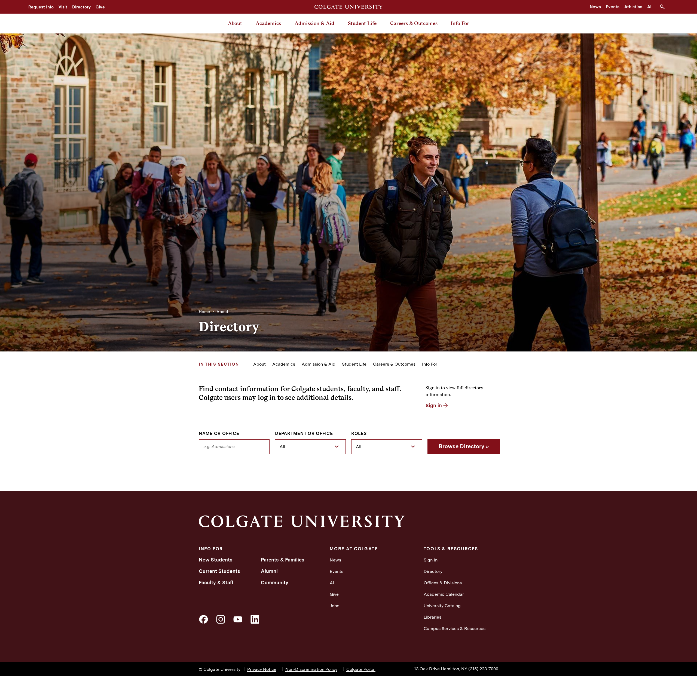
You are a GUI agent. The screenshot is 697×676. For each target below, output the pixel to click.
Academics (268, 23)
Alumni (269, 571)
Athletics (633, 6)
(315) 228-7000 (483, 668)
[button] (664, 6)
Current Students (219, 571)
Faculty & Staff (216, 582)
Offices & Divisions (443, 582)
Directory (81, 7)
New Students (216, 560)
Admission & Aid (314, 23)
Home (204, 311)
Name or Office (219, 433)
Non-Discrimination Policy (311, 669)
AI (649, 6)
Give (100, 7)
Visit (63, 7)
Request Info (41, 7)
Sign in (434, 405)
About (235, 23)
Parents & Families (282, 560)
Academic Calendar (444, 594)
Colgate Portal (360, 669)
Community (274, 582)
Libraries (432, 617)
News (595, 6)
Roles (359, 433)
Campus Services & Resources (454, 628)
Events (612, 6)
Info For (460, 23)
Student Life (362, 23)
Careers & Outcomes (414, 23)
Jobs (334, 605)
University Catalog (442, 605)
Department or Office (304, 433)
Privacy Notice (261, 669)
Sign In (431, 560)
